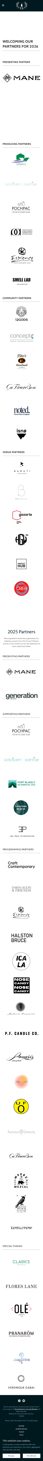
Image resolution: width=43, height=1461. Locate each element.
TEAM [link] (21, 1432)
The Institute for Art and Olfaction (26, 1409)
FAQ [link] (21, 1435)
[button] (4, 5)
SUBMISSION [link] (21, 1429)
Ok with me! (31, 1456)
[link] (21, 5)
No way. (11, 1456)
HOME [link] (21, 1426)
